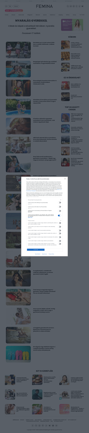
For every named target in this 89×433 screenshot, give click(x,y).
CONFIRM (36, 249)
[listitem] (44, 200)
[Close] (65, 179)
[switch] (59, 202)
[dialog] (44, 216)
